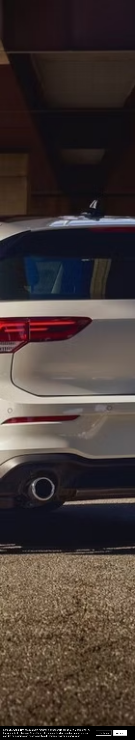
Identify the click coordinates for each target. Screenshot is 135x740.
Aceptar (120, 733)
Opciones (104, 733)
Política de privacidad (69, 736)
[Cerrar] (131, 732)
